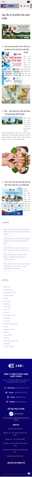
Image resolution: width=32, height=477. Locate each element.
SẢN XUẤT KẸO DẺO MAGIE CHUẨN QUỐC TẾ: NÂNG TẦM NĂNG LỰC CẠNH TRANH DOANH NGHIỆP (17, 232)
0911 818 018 (18, 414)
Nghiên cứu (7, 287)
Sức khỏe (6, 338)
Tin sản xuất (7, 307)
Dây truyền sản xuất (9, 315)
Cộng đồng (7, 318)
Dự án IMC (7, 309)
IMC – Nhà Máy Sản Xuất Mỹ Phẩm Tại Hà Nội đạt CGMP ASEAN (17, 112)
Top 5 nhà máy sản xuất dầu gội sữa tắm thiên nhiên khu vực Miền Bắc (17, 183)
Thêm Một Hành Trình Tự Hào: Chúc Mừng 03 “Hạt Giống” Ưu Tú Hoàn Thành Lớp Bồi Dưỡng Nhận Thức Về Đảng (17, 266)
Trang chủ (8, 9)
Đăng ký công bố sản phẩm (15, 456)
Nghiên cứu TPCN (9, 329)
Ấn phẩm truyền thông (10, 324)
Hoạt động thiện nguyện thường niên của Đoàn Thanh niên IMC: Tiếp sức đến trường (16, 249)
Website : (18, 402)
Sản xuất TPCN (8, 335)
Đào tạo (6, 298)
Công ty (6, 326)
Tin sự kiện (7, 321)
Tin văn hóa (7, 301)
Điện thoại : (18, 388)
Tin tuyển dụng (8, 290)
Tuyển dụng (7, 344)
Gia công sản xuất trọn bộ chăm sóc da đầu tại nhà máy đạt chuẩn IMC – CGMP (17, 49)
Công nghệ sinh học (9, 292)
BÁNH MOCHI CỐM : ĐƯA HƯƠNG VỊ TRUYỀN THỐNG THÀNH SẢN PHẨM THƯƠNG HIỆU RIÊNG (17, 241)
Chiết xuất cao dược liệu (11, 341)
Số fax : (18, 392)
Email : (18, 397)
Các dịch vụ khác (8, 346)
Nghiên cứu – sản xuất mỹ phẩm (15, 439)
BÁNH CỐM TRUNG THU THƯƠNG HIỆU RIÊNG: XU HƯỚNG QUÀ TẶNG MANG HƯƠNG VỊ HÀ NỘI (15, 257)
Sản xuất (6, 312)
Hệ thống (6, 332)
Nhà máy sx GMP (8, 295)
